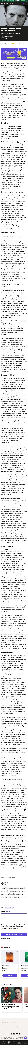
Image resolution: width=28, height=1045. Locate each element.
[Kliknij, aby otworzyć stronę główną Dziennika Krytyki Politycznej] (14, 1043)
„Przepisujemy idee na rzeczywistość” (11, 1027)
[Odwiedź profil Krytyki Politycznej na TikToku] (14, 1034)
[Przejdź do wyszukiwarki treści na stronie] (20, 3)
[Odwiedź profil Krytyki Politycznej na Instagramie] (11, 1034)
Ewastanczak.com (22, 1038)
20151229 (8, 911)
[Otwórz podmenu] (26, 1027)
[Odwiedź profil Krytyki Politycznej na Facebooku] (8, 1034)
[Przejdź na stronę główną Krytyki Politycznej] (8, 1022)
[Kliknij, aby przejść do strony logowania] (26, 3)
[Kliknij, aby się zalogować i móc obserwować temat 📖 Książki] (13, 908)
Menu (25, 1043)
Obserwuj (19, 1043)
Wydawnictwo (9, 1043)
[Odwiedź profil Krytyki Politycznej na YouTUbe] (17, 1034)
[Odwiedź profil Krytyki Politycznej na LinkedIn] (20, 1034)
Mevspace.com (11, 1038)
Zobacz (10, 975)
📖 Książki (8, 907)
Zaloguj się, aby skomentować (14, 934)
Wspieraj (3, 1043)
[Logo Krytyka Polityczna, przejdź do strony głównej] (8, 3)
